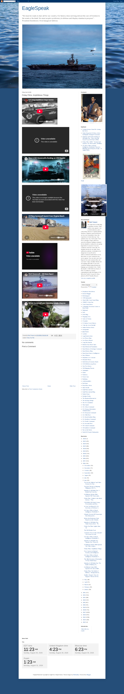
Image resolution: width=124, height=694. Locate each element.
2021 (84, 451)
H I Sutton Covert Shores (89, 323)
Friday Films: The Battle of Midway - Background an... (92, 571)
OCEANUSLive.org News (89, 364)
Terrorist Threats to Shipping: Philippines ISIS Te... (92, 487)
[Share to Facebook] (59, 335)
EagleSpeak (35, 8)
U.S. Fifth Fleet (86, 415)
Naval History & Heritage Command (92, 349)
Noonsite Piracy (86, 359)
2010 (84, 605)
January (86, 589)
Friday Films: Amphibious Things (93, 548)
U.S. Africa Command (88, 407)
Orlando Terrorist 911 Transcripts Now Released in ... (93, 515)
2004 (84, 619)
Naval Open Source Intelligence (91, 353)
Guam (26, 658)
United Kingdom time (58, 646)
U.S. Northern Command (89, 419)
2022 (84, 448)
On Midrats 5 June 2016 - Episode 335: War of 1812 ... (92, 567)
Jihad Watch (85, 331)
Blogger (89, 674)
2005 (84, 617)
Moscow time (81, 646)
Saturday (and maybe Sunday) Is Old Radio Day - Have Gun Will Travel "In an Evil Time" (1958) (91, 138)
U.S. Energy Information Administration (89, 409)
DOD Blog (85, 314)
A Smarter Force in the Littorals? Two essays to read (93, 533)
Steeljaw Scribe (86, 396)
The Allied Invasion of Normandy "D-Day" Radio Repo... (93, 559)
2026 (84, 438)
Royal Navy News (87, 385)
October (86, 470)
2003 (84, 622)
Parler (84, 372)
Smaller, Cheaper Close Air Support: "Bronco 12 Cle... (91, 575)
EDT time (28, 646)
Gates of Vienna (86, 319)
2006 (84, 614)
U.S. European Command (89, 412)
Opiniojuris (85, 370)
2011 (84, 602)
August (86, 475)
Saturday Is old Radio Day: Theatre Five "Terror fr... (91, 541)
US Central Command (88, 425)
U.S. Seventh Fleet (87, 423)
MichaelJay (76, 674)
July (85, 478)
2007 (84, 612)
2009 (84, 607)
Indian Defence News (88, 327)
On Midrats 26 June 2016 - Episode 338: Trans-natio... (92, 495)
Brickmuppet (86, 296)
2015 (84, 592)
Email (82, 180)
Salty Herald (85, 387)
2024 (84, 443)
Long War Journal (87, 342)
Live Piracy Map (86, 338)
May (85, 579)
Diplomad (85, 310)
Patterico (84, 374)
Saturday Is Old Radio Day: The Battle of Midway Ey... (92, 563)
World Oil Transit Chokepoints (90, 432)
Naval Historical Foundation (89, 346)
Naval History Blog (87, 351)
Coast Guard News (87, 304)
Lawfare (84, 334)
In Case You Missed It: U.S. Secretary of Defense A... (91, 507)
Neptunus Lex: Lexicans (88, 357)
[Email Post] (52, 335)
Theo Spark (85, 404)
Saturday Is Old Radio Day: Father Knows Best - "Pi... (91, 523)
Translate (93, 287)
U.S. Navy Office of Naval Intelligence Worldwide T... (92, 511)
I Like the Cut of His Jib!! (88, 325)
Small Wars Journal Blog (88, 392)
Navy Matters (86, 355)
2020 (84, 453)
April (85, 582)
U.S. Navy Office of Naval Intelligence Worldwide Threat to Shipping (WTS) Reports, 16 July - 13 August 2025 (92, 148)
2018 (84, 458)
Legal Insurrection (87, 336)
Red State (85, 383)
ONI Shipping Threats (88, 368)
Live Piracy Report (87, 340)
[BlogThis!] (56, 335)
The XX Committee (87, 402)
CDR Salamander (87, 298)
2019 (84, 456)
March (86, 584)
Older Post (72, 386)
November (87, 468)
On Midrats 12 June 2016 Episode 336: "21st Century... (93, 545)
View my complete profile (88, 278)
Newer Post (25, 386)
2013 (84, 597)
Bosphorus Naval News (88, 291)
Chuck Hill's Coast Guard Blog (90, 300)
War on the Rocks (87, 430)
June (85, 480)
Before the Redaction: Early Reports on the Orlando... (91, 519)
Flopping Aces (86, 316)
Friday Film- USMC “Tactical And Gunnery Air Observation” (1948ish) (92, 142)
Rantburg (84, 379)
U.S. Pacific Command (88, 421)
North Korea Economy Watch (90, 362)
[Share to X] (58, 335)
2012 (84, 600)
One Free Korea (86, 366)
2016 (84, 463)
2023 (84, 446)
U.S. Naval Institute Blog (88, 417)
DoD (83, 312)
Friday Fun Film (30, 337)
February (87, 587)
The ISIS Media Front (90, 530)
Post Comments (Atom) (35, 389)
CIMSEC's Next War (87, 302)
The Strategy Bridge (88, 400)
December (87, 465)
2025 (84, 441)
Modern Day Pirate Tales (89, 344)
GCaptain (85, 321)
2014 (84, 595)
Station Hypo (86, 394)
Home (49, 386)
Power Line (85, 377)
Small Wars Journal (87, 389)
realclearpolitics (86, 381)
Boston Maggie (86, 293)
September (87, 473)
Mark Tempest (93, 222)
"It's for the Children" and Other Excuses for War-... (92, 483)
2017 (84, 461)
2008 (84, 610)
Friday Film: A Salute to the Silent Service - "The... (93, 499)
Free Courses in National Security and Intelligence (91, 551)
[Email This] (55, 335)
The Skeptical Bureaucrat (89, 398)
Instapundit (85, 329)
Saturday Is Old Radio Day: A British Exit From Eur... (92, 491)
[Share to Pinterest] (61, 335)
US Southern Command (88, 428)
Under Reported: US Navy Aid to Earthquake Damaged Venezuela (91, 133)
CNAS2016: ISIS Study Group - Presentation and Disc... (92, 503)
